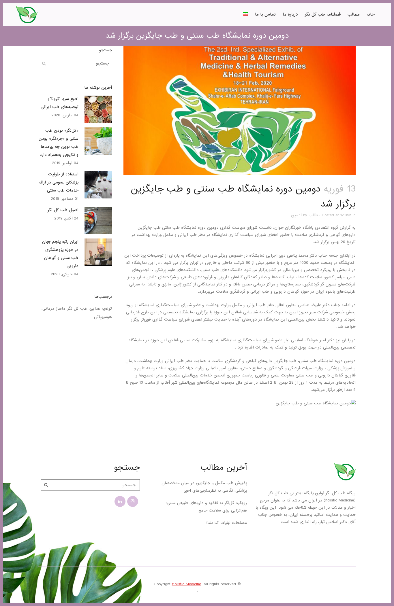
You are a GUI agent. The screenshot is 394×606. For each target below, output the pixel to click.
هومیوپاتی (103, 317)
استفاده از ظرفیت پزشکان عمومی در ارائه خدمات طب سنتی (58, 182)
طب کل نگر (77, 308)
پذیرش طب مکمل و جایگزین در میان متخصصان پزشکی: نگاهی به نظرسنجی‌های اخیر (204, 487)
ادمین (296, 215)
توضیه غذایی (101, 308)
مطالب (314, 215)
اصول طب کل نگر (63, 210)
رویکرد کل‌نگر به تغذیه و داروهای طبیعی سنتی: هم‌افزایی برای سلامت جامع (206, 507)
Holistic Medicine (186, 584)
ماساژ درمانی (53, 308)
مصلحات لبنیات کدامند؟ (226, 523)
